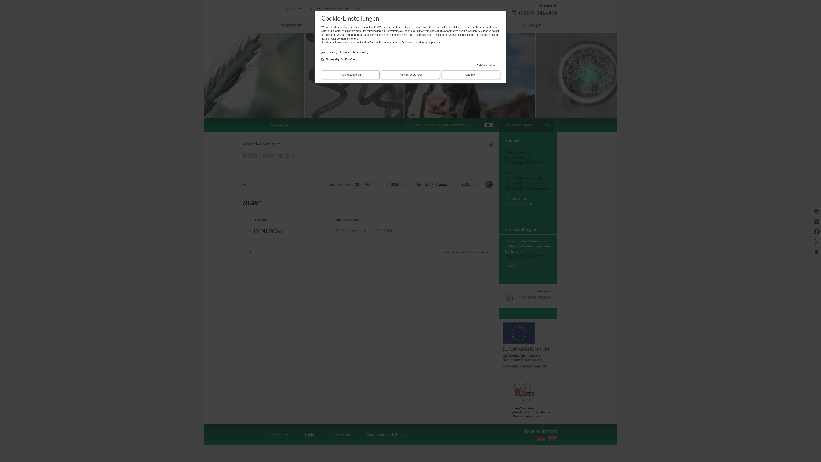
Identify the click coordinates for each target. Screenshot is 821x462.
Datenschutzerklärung (353, 52)
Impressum (329, 52)
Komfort (349, 59)
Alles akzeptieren (350, 74)
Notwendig (332, 59)
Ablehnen (470, 74)
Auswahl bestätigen (410, 74)
